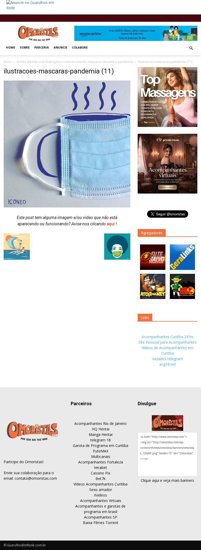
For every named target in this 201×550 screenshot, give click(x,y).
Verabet (100, 467)
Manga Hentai (101, 434)
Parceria (41, 47)
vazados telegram (167, 358)
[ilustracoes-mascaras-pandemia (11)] (67, 206)
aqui (111, 223)
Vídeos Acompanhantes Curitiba (100, 484)
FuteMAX (100, 450)
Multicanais (100, 456)
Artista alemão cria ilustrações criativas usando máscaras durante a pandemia (74, 62)
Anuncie (60, 47)
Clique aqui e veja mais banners (167, 480)
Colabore (80, 47)
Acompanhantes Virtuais (100, 500)
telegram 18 (100, 439)
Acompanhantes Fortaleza (100, 462)
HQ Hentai (100, 428)
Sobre (25, 47)
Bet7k (100, 478)
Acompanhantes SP (100, 517)
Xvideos (100, 495)
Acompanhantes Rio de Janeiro (100, 423)
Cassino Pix (100, 473)
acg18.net (167, 364)
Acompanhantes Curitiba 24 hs (167, 336)
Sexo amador (100, 489)
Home (10, 47)
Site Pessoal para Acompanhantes (167, 342)
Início (8, 62)
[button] (191, 48)
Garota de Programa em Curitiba (100, 445)
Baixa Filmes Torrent (100, 522)
